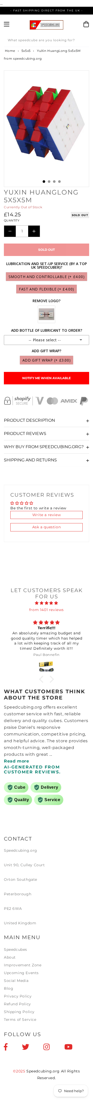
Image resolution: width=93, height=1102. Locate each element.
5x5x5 (26, 51)
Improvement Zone (23, 965)
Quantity (11, 220)
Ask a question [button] (46, 527)
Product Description (29, 420)
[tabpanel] (46, 123)
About (10, 957)
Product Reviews (25, 433)
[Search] (83, 41)
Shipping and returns (30, 460)
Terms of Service (20, 1019)
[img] (46, 603)
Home (9, 51)
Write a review (46, 514)
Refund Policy (17, 1004)
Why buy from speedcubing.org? (44, 446)
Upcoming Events (21, 973)
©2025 (19, 1071)
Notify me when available (46, 378)
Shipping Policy (19, 1011)
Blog (8, 988)
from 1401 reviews (46, 609)
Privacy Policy (18, 996)
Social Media (16, 980)
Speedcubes (15, 949)
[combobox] (46, 41)
